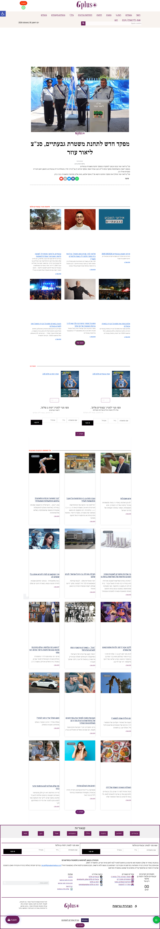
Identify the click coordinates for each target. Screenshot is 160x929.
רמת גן (118, 15)
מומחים (44, 15)
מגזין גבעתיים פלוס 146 (101, 374)
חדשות (99, 15)
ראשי (138, 15)
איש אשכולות (125, 498)
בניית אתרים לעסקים (70, 920)
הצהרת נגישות (122, 906)
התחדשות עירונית (85, 15)
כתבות (108, 15)
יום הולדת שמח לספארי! (121, 718)
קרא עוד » (127, 262)
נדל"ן (72, 15)
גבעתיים (128, 15)
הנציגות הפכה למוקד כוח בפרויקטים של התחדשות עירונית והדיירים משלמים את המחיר (80, 720)
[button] (3, 14)
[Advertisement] (80, 44)
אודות (70, 874)
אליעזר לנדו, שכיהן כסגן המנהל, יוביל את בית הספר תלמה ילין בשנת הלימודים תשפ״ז (81, 256)
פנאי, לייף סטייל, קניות (131, 20)
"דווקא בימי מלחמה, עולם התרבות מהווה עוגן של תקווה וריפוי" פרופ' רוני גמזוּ (44, 649)
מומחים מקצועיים (58, 15)
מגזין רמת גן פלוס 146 (50, 374)
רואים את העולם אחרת (86, 786)
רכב (116, 20)
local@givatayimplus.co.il (51, 865)
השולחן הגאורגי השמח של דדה (118, 787)
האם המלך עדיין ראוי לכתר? (48, 718)
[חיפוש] (83, 23)
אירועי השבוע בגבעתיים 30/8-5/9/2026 (116, 254)
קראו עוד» (128, 513)
